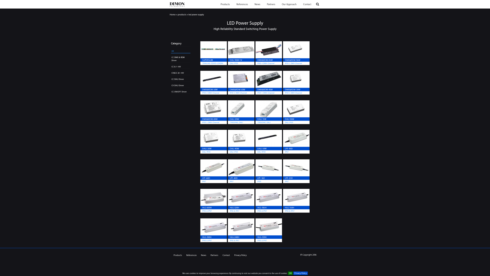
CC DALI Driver (178, 79)
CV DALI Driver (178, 85)
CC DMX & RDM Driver (178, 59)
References (242, 5)
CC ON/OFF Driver (179, 91)
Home (173, 14)
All (173, 51)
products (182, 14)
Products (225, 5)
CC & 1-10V (176, 66)
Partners (271, 5)
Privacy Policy (300, 273)
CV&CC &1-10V (178, 72)
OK (290, 273)
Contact (307, 5)
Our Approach (289, 5)
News (257, 5)
